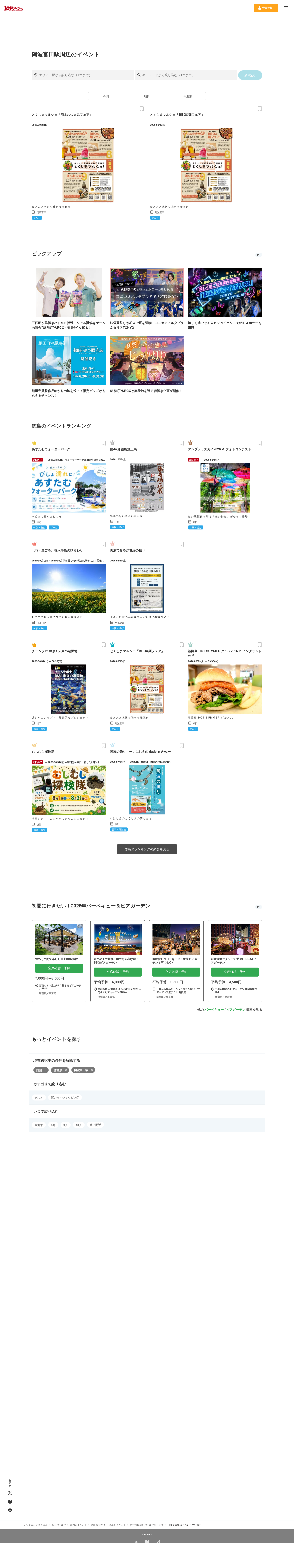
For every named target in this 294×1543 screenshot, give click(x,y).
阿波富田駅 (81, 1070)
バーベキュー (214, 1009)
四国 (39, 1070)
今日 (106, 96)
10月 (79, 1125)
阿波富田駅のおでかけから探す (147, 1524)
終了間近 (95, 1125)
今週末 (188, 96)
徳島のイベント (117, 1524)
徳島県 (58, 1070)
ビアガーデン (235, 1009)
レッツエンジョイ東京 (36, 1524)
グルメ (39, 1097)
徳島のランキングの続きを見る (147, 849)
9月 (65, 1125)
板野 (39, 522)
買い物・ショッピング (65, 1097)
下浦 (117, 521)
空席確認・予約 (59, 968)
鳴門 (195, 522)
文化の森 (119, 622)
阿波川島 (41, 622)
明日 (147, 96)
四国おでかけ (59, 1524)
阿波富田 (41, 212)
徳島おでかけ (98, 1524)
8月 (53, 1125)
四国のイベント (78, 1524)
